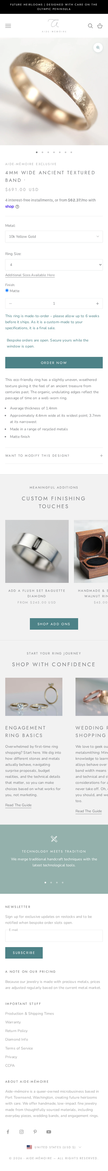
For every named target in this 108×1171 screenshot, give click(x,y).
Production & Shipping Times (29, 1013)
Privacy (11, 1056)
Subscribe (24, 952)
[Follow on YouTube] (48, 1131)
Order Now (54, 362)
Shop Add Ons (54, 624)
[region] (54, 854)
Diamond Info (16, 1039)
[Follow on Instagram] (21, 1131)
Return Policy (16, 1030)
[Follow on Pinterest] (35, 1131)
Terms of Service (19, 1048)
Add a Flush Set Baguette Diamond (37, 593)
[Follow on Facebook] (7, 1131)
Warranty (13, 1022)
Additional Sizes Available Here (30, 275)
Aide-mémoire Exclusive (31, 164)
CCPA (10, 1065)
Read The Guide (18, 805)
